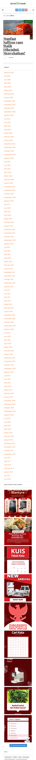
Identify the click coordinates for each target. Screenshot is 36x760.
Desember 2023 (9, 187)
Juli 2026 (7, 76)
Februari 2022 (9, 265)
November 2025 (9, 105)
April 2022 (7, 258)
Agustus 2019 (9, 372)
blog (20, 757)
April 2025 (7, 130)
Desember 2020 (9, 315)
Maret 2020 (8, 347)
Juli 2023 (7, 204)
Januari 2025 (8, 140)
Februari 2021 (9, 308)
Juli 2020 (7, 333)
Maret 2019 (8, 390)
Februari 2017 (9, 468)
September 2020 (10, 326)
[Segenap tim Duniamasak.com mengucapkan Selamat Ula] (18, 616)
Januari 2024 (8, 183)
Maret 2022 (8, 262)
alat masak (8, 757)
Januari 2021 (8, 311)
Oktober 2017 (9, 451)
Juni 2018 (7, 422)
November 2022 (9, 233)
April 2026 (7, 87)
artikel (15, 757)
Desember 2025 (9, 101)
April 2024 (7, 172)
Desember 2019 (9, 358)
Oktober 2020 (9, 322)
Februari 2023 (9, 222)
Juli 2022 (7, 247)
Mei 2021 (7, 297)
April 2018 (7, 429)
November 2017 (9, 447)
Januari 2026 (8, 97)
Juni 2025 (7, 122)
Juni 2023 (7, 208)
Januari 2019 (8, 397)
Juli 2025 (7, 119)
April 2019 (7, 386)
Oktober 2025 (9, 108)
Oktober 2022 (9, 237)
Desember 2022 (9, 229)
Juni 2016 (7, 479)
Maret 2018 (8, 433)
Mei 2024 (7, 169)
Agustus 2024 (9, 158)
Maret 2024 (8, 176)
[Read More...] (5, 57)
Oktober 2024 (9, 151)
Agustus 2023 (9, 201)
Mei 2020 (7, 340)
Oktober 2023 (9, 194)
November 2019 (9, 361)
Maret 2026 (8, 90)
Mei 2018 (7, 426)
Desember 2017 (9, 443)
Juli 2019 (7, 376)
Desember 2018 (9, 401)
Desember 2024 (9, 144)
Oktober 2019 (9, 365)
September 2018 (10, 411)
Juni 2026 (7, 80)
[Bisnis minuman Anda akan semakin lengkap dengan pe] (18, 672)
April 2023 (7, 215)
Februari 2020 (9, 351)
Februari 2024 (9, 180)
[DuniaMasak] (18, 3)
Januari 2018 (8, 440)
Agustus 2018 (9, 415)
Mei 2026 (7, 83)
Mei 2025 (7, 126)
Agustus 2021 (9, 286)
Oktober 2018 (9, 408)
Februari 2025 (9, 137)
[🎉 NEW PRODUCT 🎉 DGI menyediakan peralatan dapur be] (18, 588)
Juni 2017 (7, 458)
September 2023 (10, 197)
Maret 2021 (8, 304)
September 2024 (10, 155)
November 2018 (9, 404)
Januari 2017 (8, 472)
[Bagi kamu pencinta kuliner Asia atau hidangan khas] (18, 700)
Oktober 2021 (9, 279)
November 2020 (9, 319)
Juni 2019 (7, 379)
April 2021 (7, 301)
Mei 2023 (7, 212)
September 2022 (10, 240)
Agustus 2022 (9, 244)
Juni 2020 (7, 336)
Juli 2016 (7, 476)
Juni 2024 (7, 165)
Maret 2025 (8, 133)
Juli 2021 (7, 290)
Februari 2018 (9, 436)
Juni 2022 (7, 251)
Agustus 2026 (9, 73)
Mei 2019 (7, 383)
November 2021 (9, 276)
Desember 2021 (9, 272)
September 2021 (10, 283)
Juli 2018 (7, 418)
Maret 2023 (8, 219)
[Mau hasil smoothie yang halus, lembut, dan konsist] (18, 503)
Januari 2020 (8, 354)
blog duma (26, 757)
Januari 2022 (8, 269)
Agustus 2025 (9, 115)
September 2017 (10, 454)
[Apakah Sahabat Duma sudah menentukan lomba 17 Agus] (18, 728)
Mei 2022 (7, 254)
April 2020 (7, 344)
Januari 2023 (8, 226)
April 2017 (7, 465)
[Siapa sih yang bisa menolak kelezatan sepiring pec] (18, 531)
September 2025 (10, 112)
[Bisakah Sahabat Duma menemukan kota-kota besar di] (18, 644)
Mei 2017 (7, 461)
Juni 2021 (7, 294)
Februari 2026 (9, 94)
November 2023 (9, 190)
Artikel (11, 57)
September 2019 (10, 369)
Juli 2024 (7, 162)
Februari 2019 (9, 393)
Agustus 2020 (9, 329)
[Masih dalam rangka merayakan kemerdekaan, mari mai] (18, 559)
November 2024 (9, 147)
